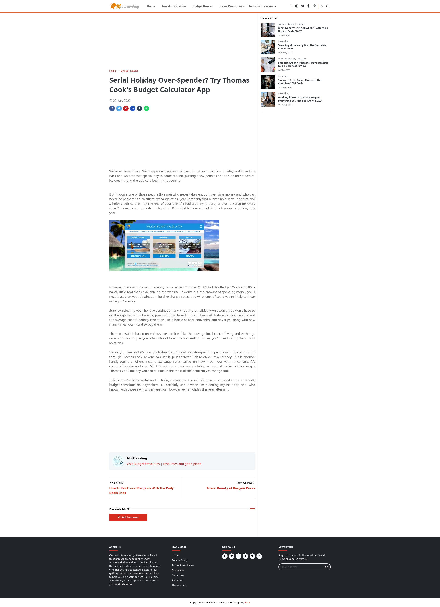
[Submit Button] (326, 567)
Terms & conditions (183, 565)
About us (177, 580)
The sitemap (179, 585)
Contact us (178, 575)
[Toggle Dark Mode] (321, 6)
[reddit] (285, 6)
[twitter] (303, 6)
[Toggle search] (327, 6)
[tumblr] (308, 6)
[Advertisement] (182, 41)
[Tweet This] (119, 108)
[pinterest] (314, 6)
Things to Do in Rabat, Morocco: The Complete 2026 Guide (299, 81)
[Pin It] (126, 108)
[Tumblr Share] (139, 108)
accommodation (286, 24)
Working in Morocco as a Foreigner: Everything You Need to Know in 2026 (300, 99)
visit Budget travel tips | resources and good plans (164, 464)
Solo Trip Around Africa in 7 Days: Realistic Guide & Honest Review (303, 64)
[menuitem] (151, 6)
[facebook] (291, 6)
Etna (247, 602)
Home (175, 555)
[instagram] (297, 6)
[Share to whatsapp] (146, 108)
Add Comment (130, 517)
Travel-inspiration (286, 58)
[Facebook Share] (112, 108)
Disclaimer (178, 570)
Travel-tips (300, 24)
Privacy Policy (179, 560)
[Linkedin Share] (132, 108)
